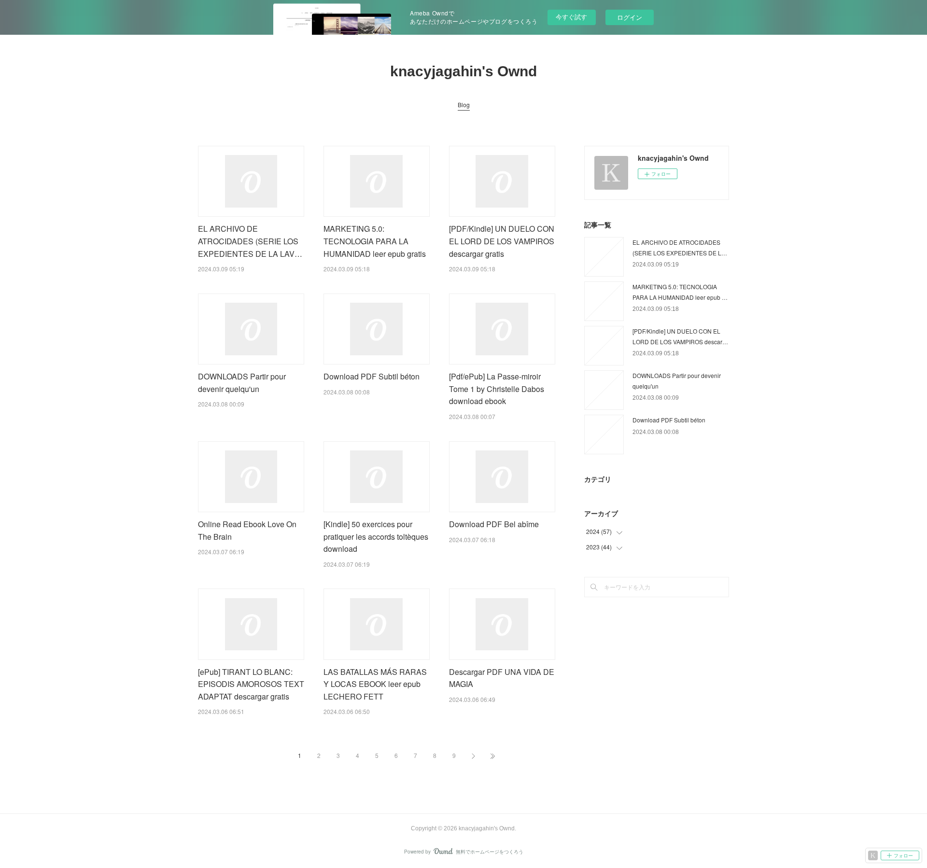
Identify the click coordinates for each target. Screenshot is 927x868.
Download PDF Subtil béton (371, 376)
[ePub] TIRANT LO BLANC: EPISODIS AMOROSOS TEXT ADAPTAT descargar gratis (251, 684)
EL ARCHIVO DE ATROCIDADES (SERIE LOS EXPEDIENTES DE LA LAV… (250, 241)
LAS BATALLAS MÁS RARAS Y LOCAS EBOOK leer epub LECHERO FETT (375, 684)
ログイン (629, 17)
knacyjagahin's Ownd (463, 71)
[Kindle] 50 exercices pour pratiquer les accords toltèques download (375, 536)
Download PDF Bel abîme (494, 524)
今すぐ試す (571, 16)
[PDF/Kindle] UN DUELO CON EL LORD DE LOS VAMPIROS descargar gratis (501, 241)
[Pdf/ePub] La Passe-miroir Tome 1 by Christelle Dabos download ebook (496, 388)
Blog (464, 104)
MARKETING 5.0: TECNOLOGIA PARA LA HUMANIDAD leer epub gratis (374, 241)
